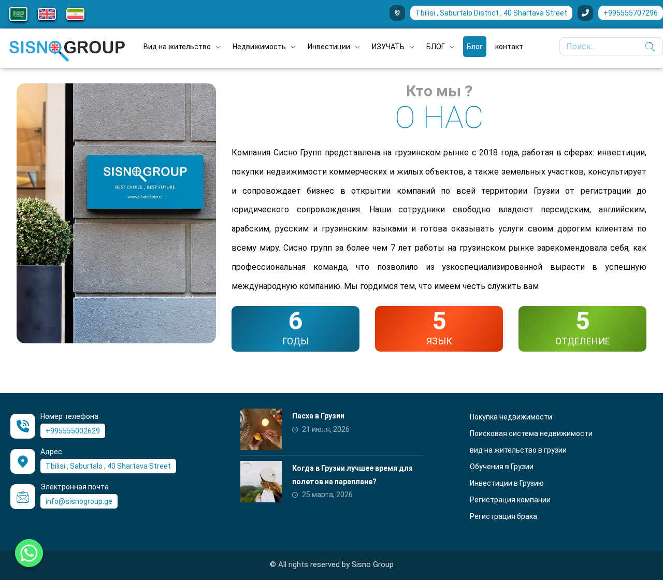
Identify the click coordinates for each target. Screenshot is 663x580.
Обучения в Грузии (502, 466)
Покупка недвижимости (511, 417)
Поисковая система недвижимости (531, 433)
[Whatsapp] (29, 553)
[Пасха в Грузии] (261, 429)
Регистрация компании (510, 500)
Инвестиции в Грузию (507, 483)
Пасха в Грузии (318, 416)
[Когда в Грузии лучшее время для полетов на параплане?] (261, 481)
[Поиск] (647, 46)
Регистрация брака (503, 516)
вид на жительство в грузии (518, 450)
